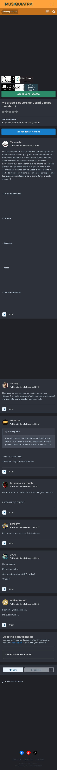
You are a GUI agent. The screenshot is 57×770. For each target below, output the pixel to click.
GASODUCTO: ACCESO (28, 94)
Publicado (24, 145)
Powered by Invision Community (28, 766)
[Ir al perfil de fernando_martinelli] (5, 485)
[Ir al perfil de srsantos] (5, 422)
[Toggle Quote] (6, 431)
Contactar (28, 759)
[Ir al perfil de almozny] (5, 526)
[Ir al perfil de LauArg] (5, 385)
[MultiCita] (4, 314)
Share (14, 670)
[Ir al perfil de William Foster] (5, 602)
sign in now (17, 642)
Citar (11, 314)
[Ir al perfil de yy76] (5, 556)
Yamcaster (11, 119)
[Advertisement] (28, 45)
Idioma (16, 759)
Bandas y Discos (32, 122)
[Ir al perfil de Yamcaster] (5, 144)
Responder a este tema (28, 131)
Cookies (40, 759)
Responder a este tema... (20, 654)
